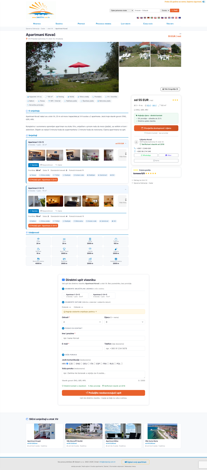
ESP (98, 363)
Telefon (114, 344)
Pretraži (81, 24)
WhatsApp (147, 155)
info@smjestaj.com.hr (107, 462)
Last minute (125, 24)
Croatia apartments (96, 466)
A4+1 (154, 105)
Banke (106, 466)
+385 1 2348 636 (144, 148)
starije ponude (76, 466)
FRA (105, 363)
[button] (156, 172)
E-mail (65, 344)
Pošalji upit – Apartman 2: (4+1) (44, 226)
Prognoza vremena (103, 24)
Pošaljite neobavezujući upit (105, 392)
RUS (112, 363)
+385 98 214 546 (144, 151)
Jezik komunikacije (76, 360)
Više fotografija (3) (171, 89)
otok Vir (50, 28)
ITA (92, 363)
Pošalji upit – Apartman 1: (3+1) (44, 180)
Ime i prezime (68, 333)
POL (119, 363)
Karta (157, 160)
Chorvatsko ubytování (116, 466)
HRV (64, 363)
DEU (85, 363)
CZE (71, 363)
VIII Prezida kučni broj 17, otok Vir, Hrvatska (45, 39)
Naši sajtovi (86, 466)
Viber (169, 155)
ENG (78, 363)
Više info (170, 24)
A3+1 (149, 105)
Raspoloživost (47, 165)
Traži (175, 10)
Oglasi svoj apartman (136, 462)
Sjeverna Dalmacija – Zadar (35, 28)
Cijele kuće (147, 24)
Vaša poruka (73, 368)
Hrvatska (37, 24)
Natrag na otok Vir (140, 180)
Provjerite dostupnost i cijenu (157, 128)
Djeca (111, 317)
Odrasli (66, 317)
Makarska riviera (130, 466)
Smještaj (59, 24)
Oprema (34, 165)
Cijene (60, 165)
